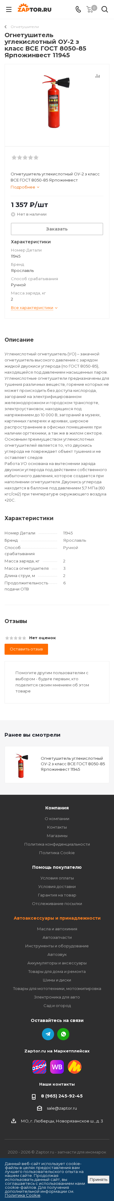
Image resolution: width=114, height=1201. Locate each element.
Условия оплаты (57, 877)
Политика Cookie (57, 852)
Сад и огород (57, 1005)
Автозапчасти (57, 937)
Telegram (48, 1034)
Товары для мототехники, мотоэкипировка (57, 988)
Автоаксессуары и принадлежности (57, 918)
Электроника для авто (57, 997)
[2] (57, 102)
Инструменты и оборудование (57, 945)
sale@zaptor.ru (62, 1108)
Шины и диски (57, 979)
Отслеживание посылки (57, 903)
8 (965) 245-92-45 (62, 1096)
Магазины (57, 835)
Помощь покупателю (57, 867)
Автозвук (57, 954)
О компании (57, 818)
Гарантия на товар (57, 895)
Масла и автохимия (57, 928)
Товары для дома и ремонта (57, 971)
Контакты (57, 827)
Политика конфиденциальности (57, 844)
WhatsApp (63, 1034)
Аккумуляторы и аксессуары (57, 962)
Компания (57, 807)
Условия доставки (57, 886)
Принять (98, 1179)
